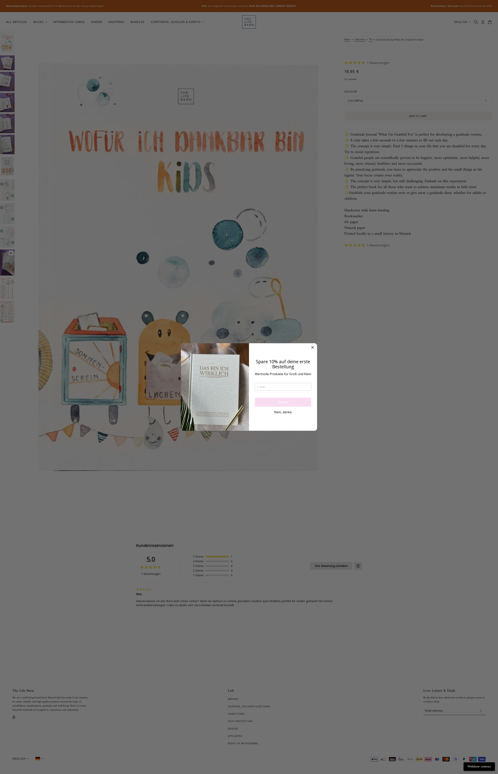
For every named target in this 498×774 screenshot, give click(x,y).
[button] (312, 347)
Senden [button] (283, 402)
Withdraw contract (479, 766)
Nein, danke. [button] (283, 412)
